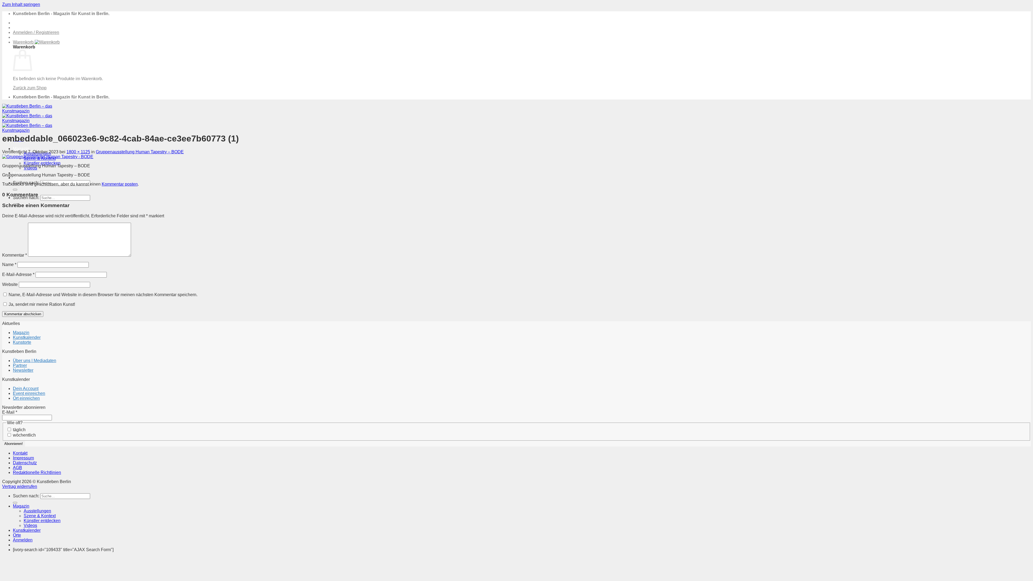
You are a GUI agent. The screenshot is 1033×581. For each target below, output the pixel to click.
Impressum (23, 458)
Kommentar (14, 255)
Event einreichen (29, 393)
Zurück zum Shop (30, 88)
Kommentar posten (120, 184)
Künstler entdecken (42, 163)
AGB (17, 467)
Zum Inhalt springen (21, 4)
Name (9, 264)
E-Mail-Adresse (18, 274)
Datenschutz (25, 462)
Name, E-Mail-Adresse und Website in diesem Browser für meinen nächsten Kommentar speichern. (103, 294)
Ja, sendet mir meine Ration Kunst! (41, 304)
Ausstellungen (37, 511)
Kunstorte (22, 342)
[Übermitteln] (15, 189)
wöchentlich (24, 435)
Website (10, 284)
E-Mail (9, 412)
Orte (17, 177)
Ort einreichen (26, 398)
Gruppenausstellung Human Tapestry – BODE (140, 152)
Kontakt (20, 453)
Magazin (21, 148)
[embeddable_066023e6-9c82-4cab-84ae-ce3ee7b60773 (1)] (47, 156)
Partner (20, 365)
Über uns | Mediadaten (34, 360)
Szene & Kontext (40, 515)
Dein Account (25, 388)
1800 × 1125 (78, 152)
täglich (19, 429)
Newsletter (23, 370)
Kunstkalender (27, 337)
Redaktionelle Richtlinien (37, 472)
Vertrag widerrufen (19, 486)
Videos (30, 525)
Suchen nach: (26, 496)
